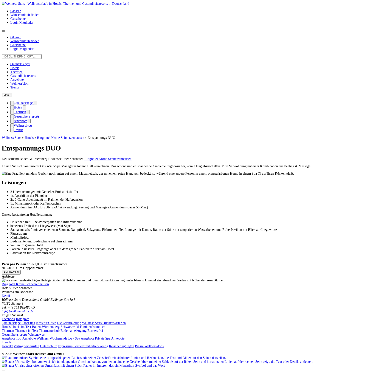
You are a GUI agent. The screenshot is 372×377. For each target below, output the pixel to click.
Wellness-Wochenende (52, 338)
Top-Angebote (26, 338)
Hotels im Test (21, 327)
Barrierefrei (95, 330)
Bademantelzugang (73, 330)
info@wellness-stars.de (17, 311)
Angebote (17, 79)
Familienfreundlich (92, 327)
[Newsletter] (83, 365)
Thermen (16, 72)
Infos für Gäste (46, 323)
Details (6, 296)
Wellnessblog (19, 83)
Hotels (14, 68)
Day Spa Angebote (81, 338)
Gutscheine (18, 18)
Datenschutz (48, 346)
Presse (139, 346)
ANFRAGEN (11, 272)
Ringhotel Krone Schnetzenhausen (60, 138)
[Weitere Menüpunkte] (3, 31)
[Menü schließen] (12, 103)
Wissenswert (36, 334)
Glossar (15, 11)
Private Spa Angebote (109, 338)
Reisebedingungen (121, 346)
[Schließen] (3, 370)
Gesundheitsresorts (23, 76)
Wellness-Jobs (154, 346)
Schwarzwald (69, 327)
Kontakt (7, 346)
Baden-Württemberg (46, 327)
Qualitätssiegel (20, 64)
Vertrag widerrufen (26, 346)
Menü (6, 95)
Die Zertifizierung (69, 323)
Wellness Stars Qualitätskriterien (104, 323)
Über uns (28, 323)
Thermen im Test (26, 330)
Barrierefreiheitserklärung (90, 346)
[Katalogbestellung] (114, 358)
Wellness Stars (11, 138)
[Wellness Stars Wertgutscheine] (157, 361)
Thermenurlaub (49, 330)
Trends (15, 87)
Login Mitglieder (21, 22)
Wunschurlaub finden (24, 15)
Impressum (65, 346)
